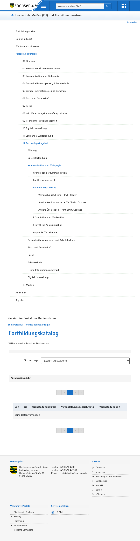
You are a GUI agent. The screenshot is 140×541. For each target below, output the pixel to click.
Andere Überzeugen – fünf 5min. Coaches (60, 209)
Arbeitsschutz (35, 262)
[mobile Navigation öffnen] (44, 6)
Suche (99, 490)
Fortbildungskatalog (26, 53)
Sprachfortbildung (37, 157)
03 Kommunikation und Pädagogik (41, 76)
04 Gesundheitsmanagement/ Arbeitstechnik (46, 83)
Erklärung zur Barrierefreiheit (109, 476)
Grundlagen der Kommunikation (50, 172)
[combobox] (80, 6)
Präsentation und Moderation (48, 217)
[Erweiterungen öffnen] (123, 6)
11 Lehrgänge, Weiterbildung (38, 135)
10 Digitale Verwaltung (35, 128)
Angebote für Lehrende (45, 232)
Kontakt (99, 485)
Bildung (17, 516)
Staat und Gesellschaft (39, 247)
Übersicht (100, 467)
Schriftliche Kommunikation (47, 224)
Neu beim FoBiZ (24, 38)
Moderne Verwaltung (23, 530)
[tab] (49, 462)
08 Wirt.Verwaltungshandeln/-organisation (45, 113)
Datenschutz (101, 481)
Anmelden (132, 22)
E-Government (20, 525)
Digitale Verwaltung (38, 277)
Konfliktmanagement (44, 180)
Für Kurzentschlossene (27, 46)
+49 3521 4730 (67, 467)
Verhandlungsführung (44, 187)
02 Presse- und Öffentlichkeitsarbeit (42, 68)
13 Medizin (28, 284)
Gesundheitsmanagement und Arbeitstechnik (51, 240)
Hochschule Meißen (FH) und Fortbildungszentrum (48, 15)
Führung (32, 150)
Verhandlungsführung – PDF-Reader (57, 194)
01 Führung (29, 61)
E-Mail (60, 512)
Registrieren (22, 300)
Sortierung (31, 360)
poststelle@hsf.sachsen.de (73, 473)
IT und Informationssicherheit (43, 269)
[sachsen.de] (24, 7)
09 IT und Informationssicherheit (40, 120)
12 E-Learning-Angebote (36, 143)
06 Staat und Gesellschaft (36, 98)
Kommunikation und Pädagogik (44, 165)
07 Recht (27, 105)
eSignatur (100, 494)
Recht (31, 254)
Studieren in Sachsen (24, 512)
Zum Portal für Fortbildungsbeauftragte (29, 324)
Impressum (101, 472)
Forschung (19, 521)
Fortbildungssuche (25, 31)
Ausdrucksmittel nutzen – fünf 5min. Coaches (62, 202)
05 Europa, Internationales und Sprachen (44, 90)
